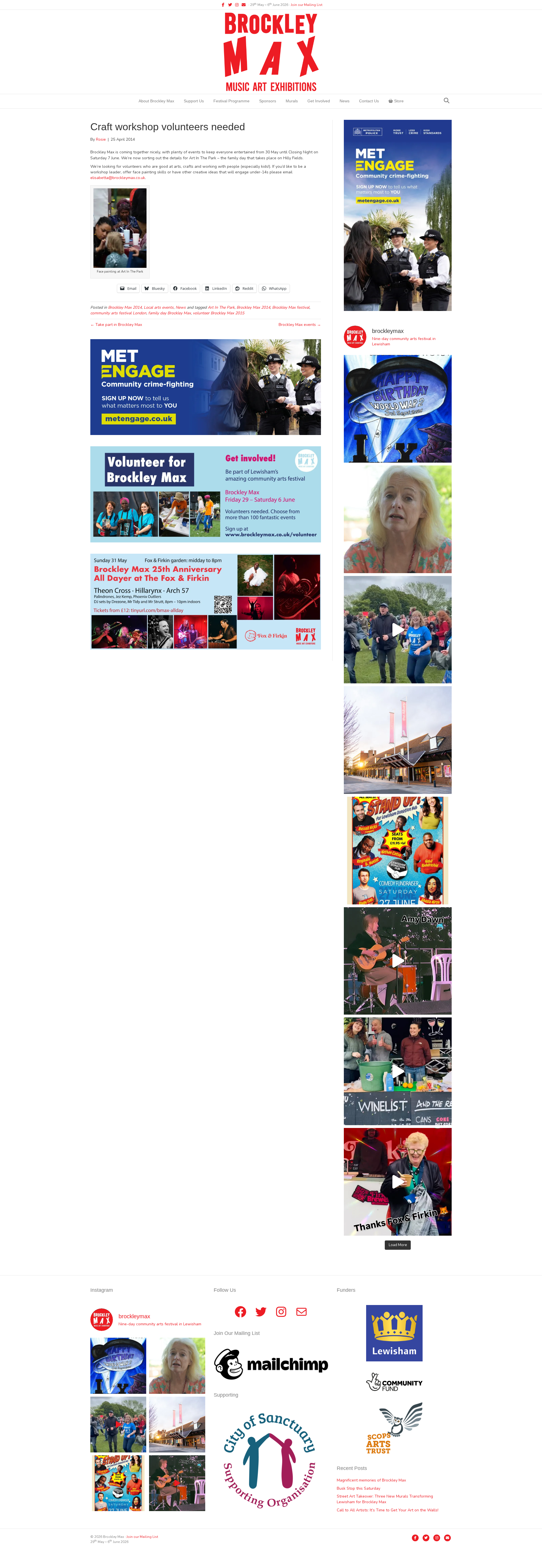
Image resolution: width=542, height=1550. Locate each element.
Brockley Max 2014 (125, 307)
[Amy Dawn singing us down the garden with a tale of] (398, 961)
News (344, 101)
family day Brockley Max (169, 313)
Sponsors (267, 101)
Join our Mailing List (306, 5)
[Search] (447, 101)
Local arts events (159, 307)
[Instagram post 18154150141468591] (398, 1071)
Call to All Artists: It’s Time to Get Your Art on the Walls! (387, 1510)
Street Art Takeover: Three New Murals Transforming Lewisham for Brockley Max (385, 1499)
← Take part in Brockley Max (116, 324)
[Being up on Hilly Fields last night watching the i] (398, 630)
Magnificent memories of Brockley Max (372, 1480)
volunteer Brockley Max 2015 (218, 313)
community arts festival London (118, 313)
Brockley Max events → (300, 324)
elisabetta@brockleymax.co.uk (117, 177)
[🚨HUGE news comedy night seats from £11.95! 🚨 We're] (398, 850)
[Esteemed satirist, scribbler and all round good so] (398, 409)
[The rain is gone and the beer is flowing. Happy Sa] (398, 1182)
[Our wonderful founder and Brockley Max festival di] (398, 519)
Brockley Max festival (290, 307)
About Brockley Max (156, 101)
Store (398, 101)
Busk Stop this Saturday (358, 1488)
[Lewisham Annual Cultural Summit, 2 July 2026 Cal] (398, 740)
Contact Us (369, 101)
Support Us (194, 101)
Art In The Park (221, 307)
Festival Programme (231, 101)
